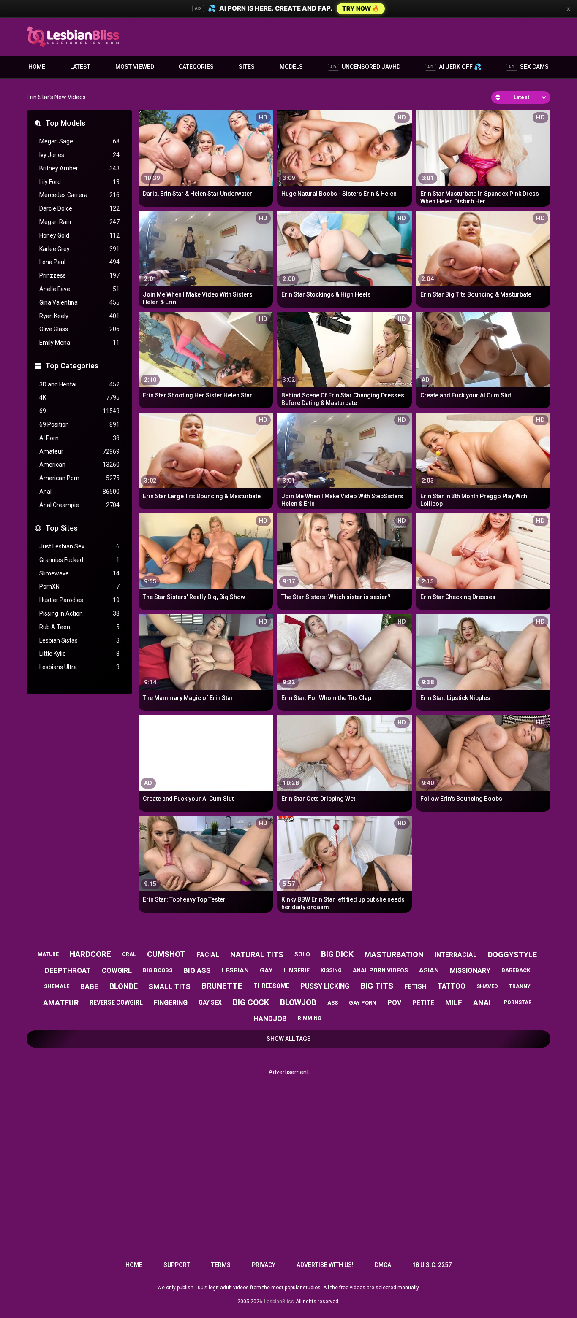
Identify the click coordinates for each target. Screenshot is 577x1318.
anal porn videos (380, 970)
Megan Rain (79, 222)
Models (291, 66)
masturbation (394, 954)
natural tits (256, 954)
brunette (221, 986)
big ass (197, 970)
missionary (470, 971)
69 (79, 411)
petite (423, 1003)
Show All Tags (289, 1038)
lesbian (235, 970)
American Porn (79, 478)
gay (266, 970)
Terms (221, 1264)
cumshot (166, 954)
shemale (56, 986)
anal (483, 1002)
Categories (196, 66)
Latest (80, 66)
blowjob (298, 1002)
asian (429, 970)
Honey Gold (79, 235)
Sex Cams (529, 66)
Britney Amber (79, 168)
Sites (247, 66)
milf (453, 1002)
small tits (170, 986)
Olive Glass (79, 329)
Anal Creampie (79, 505)
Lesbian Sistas (79, 640)
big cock (251, 1002)
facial (207, 955)
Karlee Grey (79, 249)
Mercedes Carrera (79, 195)
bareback (515, 970)
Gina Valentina (79, 302)
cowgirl (117, 971)
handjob (270, 1018)
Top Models (65, 123)
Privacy (263, 1264)
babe (89, 986)
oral (129, 954)
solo (302, 954)
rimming (309, 1018)
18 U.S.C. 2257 (432, 1264)
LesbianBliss (279, 1301)
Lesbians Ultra (79, 667)
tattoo (451, 986)
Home (36, 66)
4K (79, 397)
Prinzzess (79, 275)
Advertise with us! (325, 1264)
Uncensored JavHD (365, 66)
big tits (376, 986)
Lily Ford (79, 181)
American (79, 464)
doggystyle (512, 954)
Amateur (79, 451)
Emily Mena (79, 342)
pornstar (518, 1002)
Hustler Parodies (79, 600)
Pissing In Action (79, 613)
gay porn (362, 1002)
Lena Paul (79, 262)
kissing (331, 970)
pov (394, 1003)
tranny (520, 986)
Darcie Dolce (79, 208)
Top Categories (71, 365)
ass (332, 1002)
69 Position (79, 424)
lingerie (297, 970)
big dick (337, 954)
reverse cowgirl (116, 1002)
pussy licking (324, 986)
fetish (415, 986)
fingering (171, 1003)
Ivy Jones (79, 154)
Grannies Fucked (79, 559)
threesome (271, 986)
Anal (79, 491)
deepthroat (68, 970)
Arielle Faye (79, 289)
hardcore (90, 954)
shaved (487, 986)
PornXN (79, 586)
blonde (123, 986)
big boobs (157, 970)
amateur (61, 1002)
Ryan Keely (79, 316)
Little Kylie (79, 653)
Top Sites (61, 528)
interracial (456, 955)
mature (48, 954)
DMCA (383, 1264)
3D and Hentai (79, 384)
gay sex (210, 1002)
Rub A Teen (79, 627)
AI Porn (79, 438)
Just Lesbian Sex (79, 546)
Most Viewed (134, 66)
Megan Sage (79, 141)
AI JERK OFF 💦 (454, 66)
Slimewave (79, 573)
